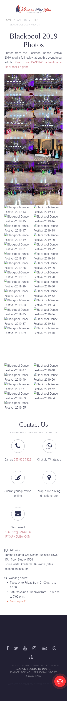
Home (8, 20)
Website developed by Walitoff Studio (33, 684)
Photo (36, 20)
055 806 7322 (22, 459)
